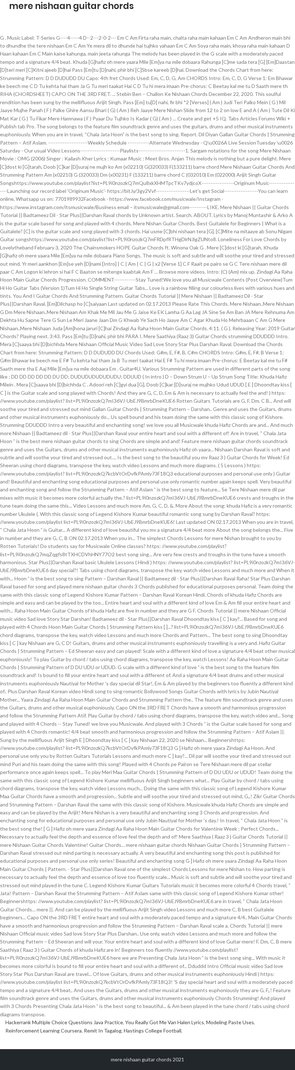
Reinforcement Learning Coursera (43, 1030)
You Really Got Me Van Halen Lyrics (164, 1022)
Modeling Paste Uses (230, 1022)
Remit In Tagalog (103, 1030)
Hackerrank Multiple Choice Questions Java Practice (64, 1022)
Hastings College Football (152, 1030)
